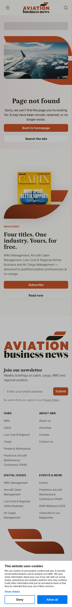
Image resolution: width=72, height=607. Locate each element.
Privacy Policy (51, 399)
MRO (7, 420)
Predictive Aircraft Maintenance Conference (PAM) (15, 460)
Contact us (46, 441)
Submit (60, 391)
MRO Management (16, 482)
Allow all (52, 599)
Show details (12, 591)
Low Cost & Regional (17, 434)
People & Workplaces (17, 448)
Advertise (45, 427)
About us (44, 420)
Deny (19, 599)
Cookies (44, 434)
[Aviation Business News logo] (36, 7)
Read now (36, 295)
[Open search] (66, 7)
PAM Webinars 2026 (52, 506)
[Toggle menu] (8, 8)
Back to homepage (36, 128)
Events (43, 482)
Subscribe (36, 285)
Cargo (8, 441)
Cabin (7, 427)
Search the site (36, 139)
